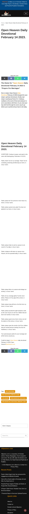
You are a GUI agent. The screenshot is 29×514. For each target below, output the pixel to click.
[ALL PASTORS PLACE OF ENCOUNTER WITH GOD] (6, 13)
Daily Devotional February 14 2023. (10, 394)
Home (2, 23)
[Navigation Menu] (26, 13)
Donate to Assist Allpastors (14, 507)
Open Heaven (18, 83)
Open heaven (5, 398)
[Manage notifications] (25, 510)
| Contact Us (23, 464)
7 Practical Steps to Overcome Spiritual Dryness (14, 493)
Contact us (10, 504)
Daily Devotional (10, 391)
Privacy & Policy (11, 510)
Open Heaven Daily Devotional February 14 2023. (14, 401)
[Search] (26, 435)
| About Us (17, 464)
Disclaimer (10, 512)
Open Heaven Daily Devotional (18, 398)
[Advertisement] (14, 59)
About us (9, 501)
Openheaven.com (10, 344)
